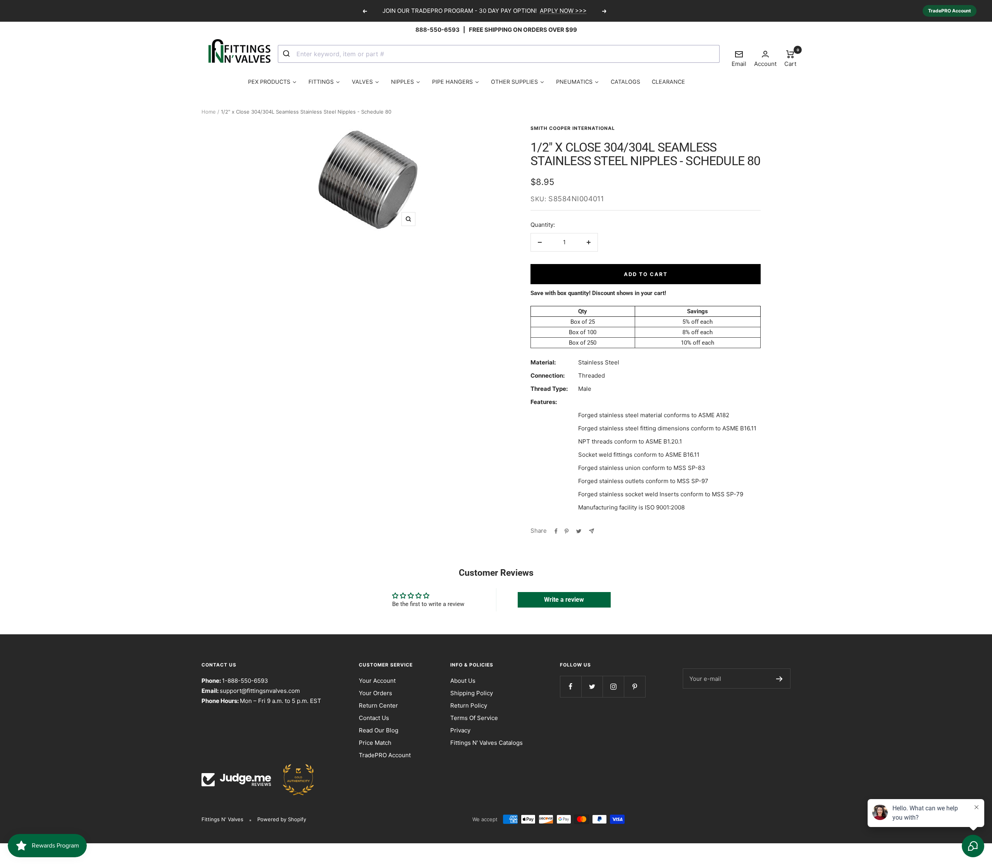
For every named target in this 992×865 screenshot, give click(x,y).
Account (765, 63)
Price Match (375, 742)
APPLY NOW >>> (563, 10)
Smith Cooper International (572, 128)
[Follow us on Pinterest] (634, 686)
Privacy (460, 730)
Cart (790, 58)
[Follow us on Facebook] (570, 686)
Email (739, 58)
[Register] (779, 678)
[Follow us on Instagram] (613, 686)
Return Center (378, 705)
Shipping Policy (471, 693)
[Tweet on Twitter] (578, 531)
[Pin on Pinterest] (566, 531)
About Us (462, 680)
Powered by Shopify (281, 819)
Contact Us (374, 718)
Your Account (377, 680)
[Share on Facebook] (556, 531)
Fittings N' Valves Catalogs (486, 742)
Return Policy (468, 705)
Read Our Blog (378, 730)
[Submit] (287, 53)
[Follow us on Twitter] (592, 686)
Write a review (564, 599)
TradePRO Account (949, 11)
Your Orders (375, 693)
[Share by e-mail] (591, 531)
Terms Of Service (474, 718)
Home (209, 112)
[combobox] (499, 54)
